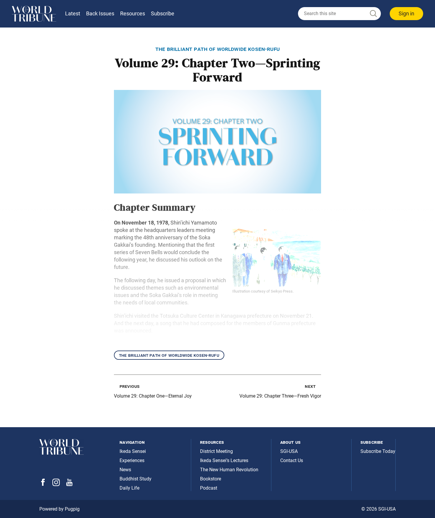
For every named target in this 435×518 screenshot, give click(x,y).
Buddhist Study (136, 479)
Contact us (291, 460)
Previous (129, 386)
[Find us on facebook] (42, 484)
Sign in (406, 13)
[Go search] (373, 14)
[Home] (34, 14)
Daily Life (129, 488)
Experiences (132, 460)
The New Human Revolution (229, 469)
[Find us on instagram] (56, 484)
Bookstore (210, 479)
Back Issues (100, 13)
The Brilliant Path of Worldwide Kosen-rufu (169, 355)
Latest (72, 13)
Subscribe (162, 13)
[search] (339, 13)
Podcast (208, 488)
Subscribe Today (377, 451)
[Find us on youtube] (69, 484)
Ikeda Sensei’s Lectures (224, 460)
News (125, 469)
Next (310, 386)
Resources (132, 13)
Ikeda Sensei (133, 451)
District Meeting (216, 451)
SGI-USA (289, 451)
